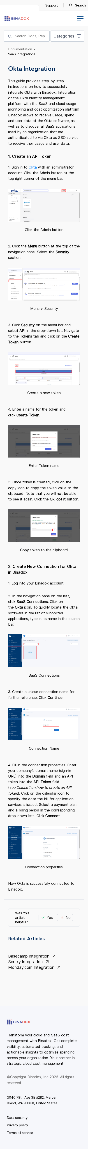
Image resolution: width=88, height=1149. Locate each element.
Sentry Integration (25, 961)
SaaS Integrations (21, 54)
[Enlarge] (74, 198)
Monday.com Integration (31, 967)
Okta (33, 167)
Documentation (20, 49)
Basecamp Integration (28, 956)
